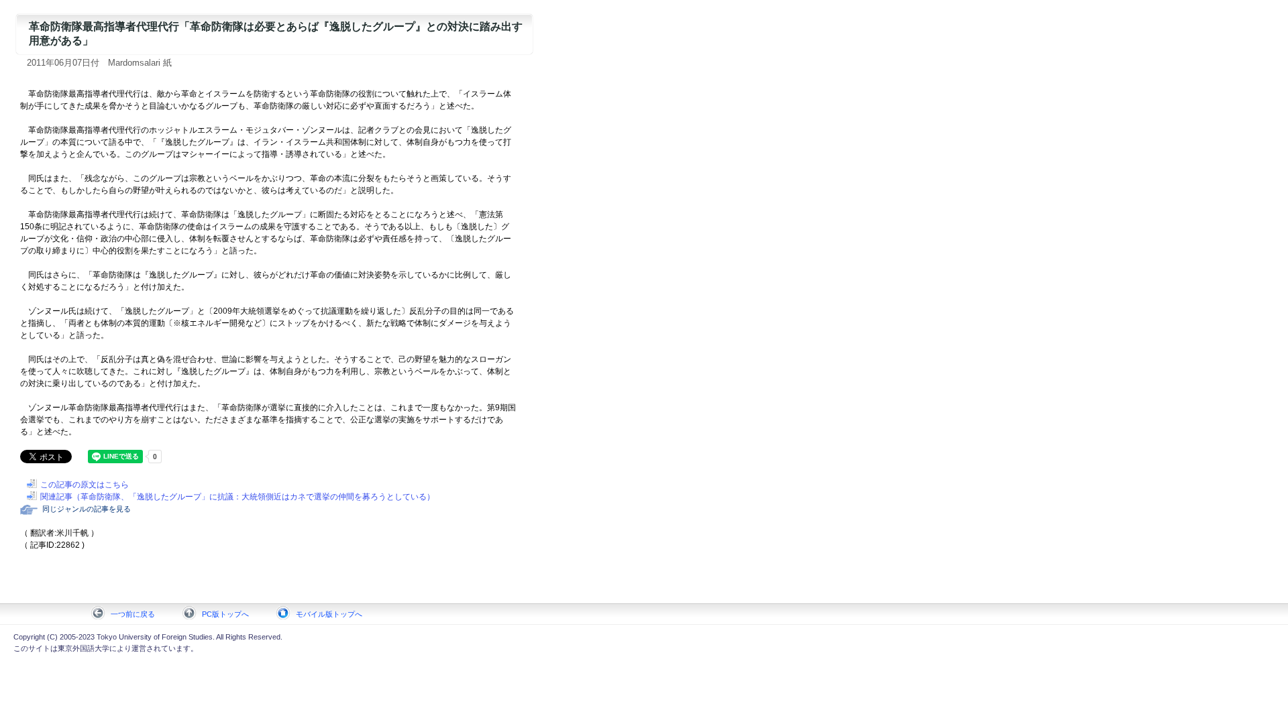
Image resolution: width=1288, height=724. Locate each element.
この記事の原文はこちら (84, 484)
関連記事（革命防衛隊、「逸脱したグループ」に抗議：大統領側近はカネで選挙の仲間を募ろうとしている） (237, 496)
